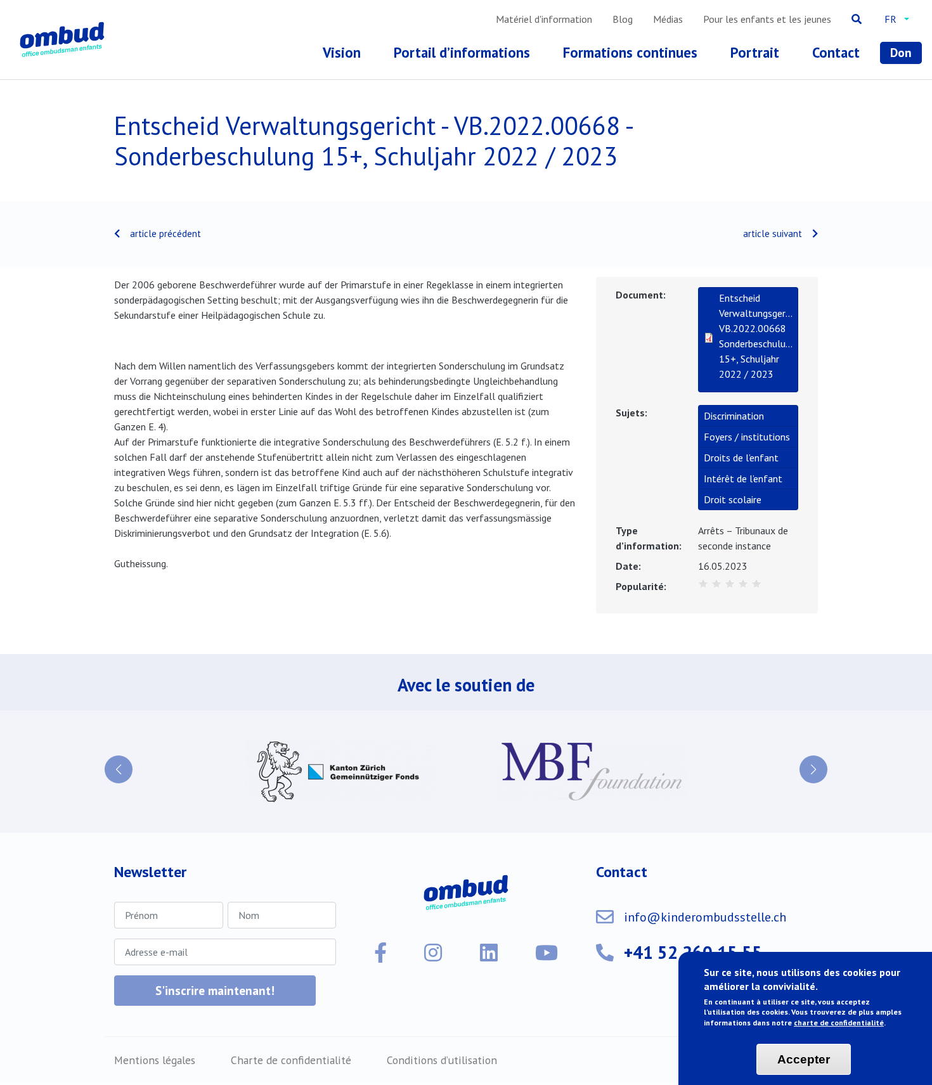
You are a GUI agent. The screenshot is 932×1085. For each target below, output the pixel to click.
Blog (622, 19)
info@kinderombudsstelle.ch (705, 917)
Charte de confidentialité (291, 1060)
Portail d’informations (462, 52)
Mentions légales (154, 1060)
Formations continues (630, 52)
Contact (836, 52)
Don (901, 52)
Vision (342, 52)
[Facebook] (380, 952)
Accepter (803, 1059)
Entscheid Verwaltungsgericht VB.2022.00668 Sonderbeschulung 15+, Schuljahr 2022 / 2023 (756, 336)
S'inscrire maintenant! (215, 990)
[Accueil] (65, 39)
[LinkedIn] (489, 952)
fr (890, 19)
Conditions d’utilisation (442, 1060)
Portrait (754, 52)
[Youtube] (546, 952)
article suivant (772, 234)
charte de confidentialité (839, 1023)
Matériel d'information (544, 19)
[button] (119, 769)
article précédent (165, 234)
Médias (668, 19)
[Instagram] (433, 952)
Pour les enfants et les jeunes (767, 19)
